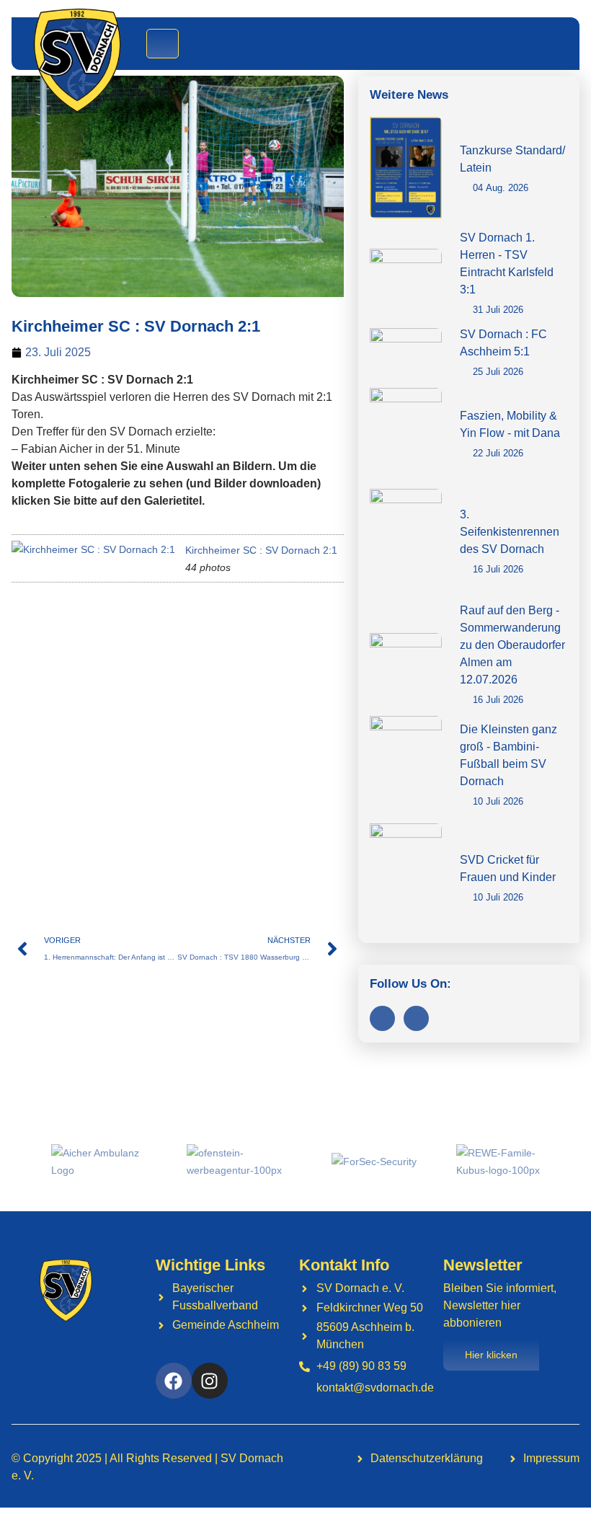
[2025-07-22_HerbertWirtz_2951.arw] (277, 853)
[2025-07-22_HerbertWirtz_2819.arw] (64, 626)
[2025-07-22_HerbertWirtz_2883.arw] (277, 702)
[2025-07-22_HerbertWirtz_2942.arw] (170, 853)
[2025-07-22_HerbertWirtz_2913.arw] (64, 777)
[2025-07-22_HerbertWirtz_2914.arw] (170, 777)
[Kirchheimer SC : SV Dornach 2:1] (93, 549)
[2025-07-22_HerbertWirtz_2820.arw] (170, 626)
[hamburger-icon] (162, 43)
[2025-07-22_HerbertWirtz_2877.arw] (64, 702)
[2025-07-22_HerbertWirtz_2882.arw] (170, 702)
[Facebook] (382, 1018)
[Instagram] (416, 1018)
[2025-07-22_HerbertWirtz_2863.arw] (277, 626)
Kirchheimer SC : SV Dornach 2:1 (261, 550)
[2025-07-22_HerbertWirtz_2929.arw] (64, 853)
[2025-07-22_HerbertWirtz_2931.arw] (277, 777)
